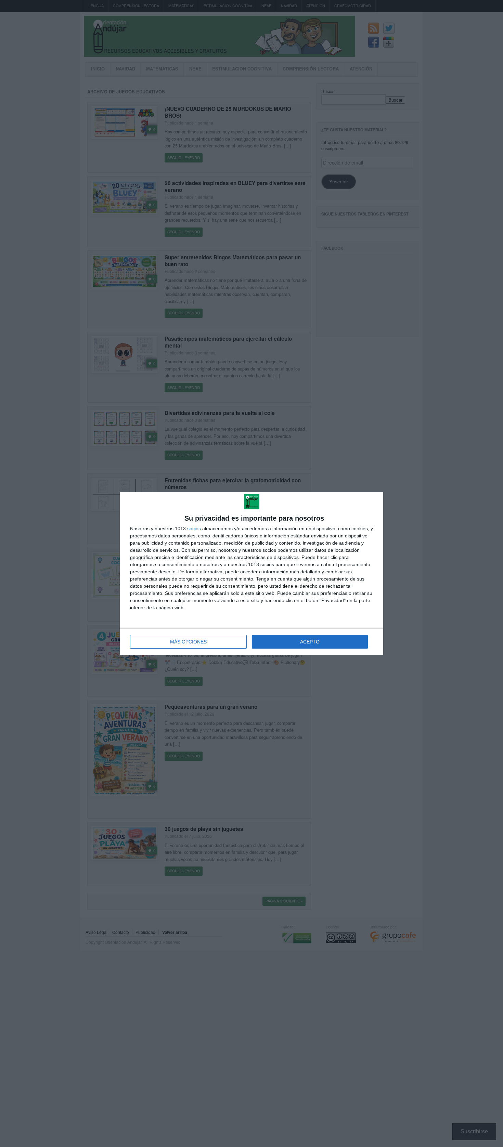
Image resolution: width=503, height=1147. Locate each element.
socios (194, 528)
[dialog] (251, 573)
